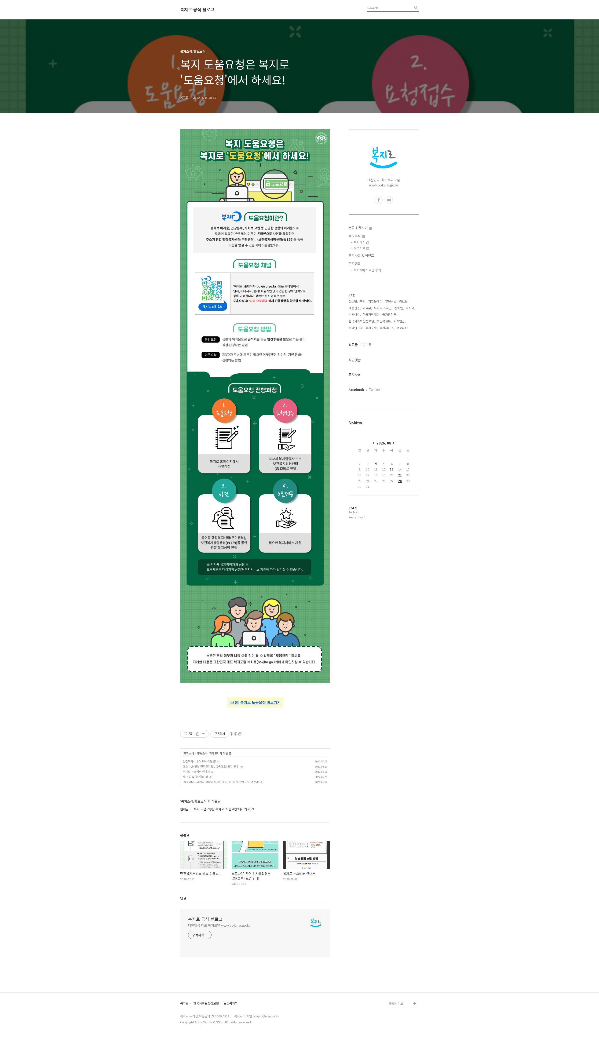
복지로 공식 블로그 (197, 9)
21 (400, 475)
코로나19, (402, 328)
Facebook (356, 389)
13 (392, 469)
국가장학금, (389, 314)
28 (400, 481)
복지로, (410, 308)
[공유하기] (198, 733)
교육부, (367, 308)
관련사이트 (396, 1003)
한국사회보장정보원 (206, 1003)
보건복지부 (231, 1003)
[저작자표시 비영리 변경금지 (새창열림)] (235, 734)
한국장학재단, (371, 314)
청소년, (353, 301)
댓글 (183, 898)
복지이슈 (360, 242)
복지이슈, (355, 314)
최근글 (353, 344)
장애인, (399, 308)
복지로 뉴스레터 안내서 (196, 771)
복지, (363, 301)
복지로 (184, 1003)
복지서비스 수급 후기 (367, 270)
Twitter (374, 389)
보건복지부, (384, 321)
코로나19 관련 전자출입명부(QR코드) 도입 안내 (210, 766)
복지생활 (355, 263)
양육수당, (391, 301)
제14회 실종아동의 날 (195, 777)
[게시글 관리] (204, 733)
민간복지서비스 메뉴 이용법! (199, 761)
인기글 (367, 344)
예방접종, (355, 308)
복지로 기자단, (383, 308)
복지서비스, (387, 328)
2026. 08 (383, 443)
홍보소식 (202, 753)
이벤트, (404, 301)
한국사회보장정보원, (362, 321)
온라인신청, (356, 328)
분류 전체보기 (359, 227)
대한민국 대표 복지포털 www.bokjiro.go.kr (219, 925)
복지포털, (371, 328)
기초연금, (400, 321)
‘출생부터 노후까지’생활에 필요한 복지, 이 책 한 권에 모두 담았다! (221, 782)
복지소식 (189, 753)
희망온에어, (375, 301)
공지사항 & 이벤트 (361, 255)
